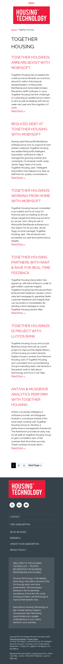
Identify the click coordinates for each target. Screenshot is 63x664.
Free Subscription (20, 524)
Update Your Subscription (24, 544)
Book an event (18, 532)
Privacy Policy (18, 550)
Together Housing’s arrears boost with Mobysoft (30, 62)
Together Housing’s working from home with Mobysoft (30, 195)
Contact (15, 517)
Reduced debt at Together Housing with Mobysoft (29, 129)
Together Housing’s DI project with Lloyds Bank (30, 331)
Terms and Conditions (18, 639)
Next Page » (34, 466)
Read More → (18, 111)
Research (15, 538)
